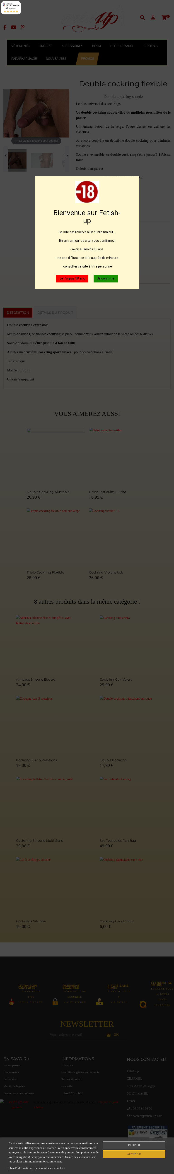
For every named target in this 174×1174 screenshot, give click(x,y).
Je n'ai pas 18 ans (72, 278)
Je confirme (105, 278)
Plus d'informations (20, 1168)
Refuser (134, 1145)
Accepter (134, 1154)
